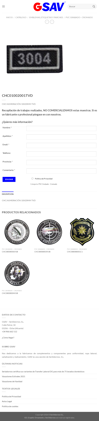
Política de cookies (10, 406)
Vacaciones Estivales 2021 (13, 376)
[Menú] (3, 6)
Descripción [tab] (8, 194)
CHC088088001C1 (75, 252)
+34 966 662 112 (9, 331)
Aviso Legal (7, 401)
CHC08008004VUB (10, 293)
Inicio (9, 17)
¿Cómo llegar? (8, 337)
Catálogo (20, 17)
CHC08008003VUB (42, 252)
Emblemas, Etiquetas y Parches (46, 17)
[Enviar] (94, 6)
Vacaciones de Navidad (12, 381)
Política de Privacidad (43, 179)
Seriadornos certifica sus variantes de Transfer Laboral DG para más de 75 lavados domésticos (43, 371)
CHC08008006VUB (10, 252)
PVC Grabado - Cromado (79, 17)
